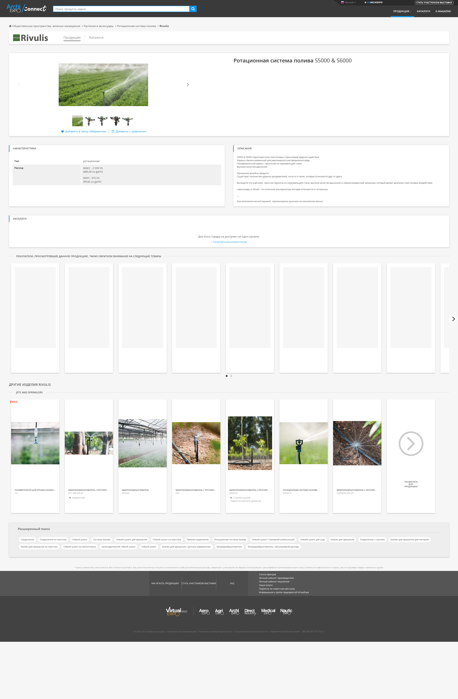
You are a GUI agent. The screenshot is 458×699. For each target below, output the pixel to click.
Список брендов (267, 574)
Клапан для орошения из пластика (39, 546)
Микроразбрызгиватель (229, 546)
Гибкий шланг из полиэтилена (79, 546)
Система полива (101, 539)
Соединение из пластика (53, 539)
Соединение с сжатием (372, 539)
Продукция (401, 11)
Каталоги (423, 11)
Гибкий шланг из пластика (167, 539)
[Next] (187, 84)
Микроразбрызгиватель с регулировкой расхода (273, 546)
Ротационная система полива (230, 539)
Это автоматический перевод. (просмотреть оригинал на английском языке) (280, 201)
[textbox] (121, 9)
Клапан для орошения (342, 539)
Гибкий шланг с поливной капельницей (273, 539)
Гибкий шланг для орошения (131, 539)
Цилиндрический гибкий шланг (119, 546)
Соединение (27, 539)
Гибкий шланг (79, 539)
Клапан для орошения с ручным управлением (186, 546)
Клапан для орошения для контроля (410, 539)
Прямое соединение (198, 539)
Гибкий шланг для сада (312, 539)
